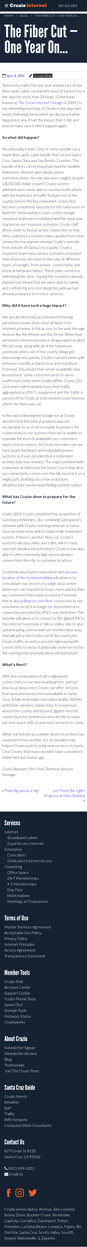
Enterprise (13, 849)
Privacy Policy (15, 938)
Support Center (17, 993)
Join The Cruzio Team (21, 1070)
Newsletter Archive (20, 1053)
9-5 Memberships (21, 884)
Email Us (15, 1174)
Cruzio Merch (15, 1096)
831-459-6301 (67, 6)
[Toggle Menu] (6, 6)
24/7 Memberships (23, 878)
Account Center (17, 987)
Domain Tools (15, 1010)
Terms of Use (16, 918)
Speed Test (13, 1004)
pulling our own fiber (37, 600)
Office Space (18, 872)
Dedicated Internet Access (29, 860)
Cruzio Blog (42, 76)
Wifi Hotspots (16, 1119)
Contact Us (14, 1142)
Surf (7, 1108)
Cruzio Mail (13, 981)
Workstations (18, 895)
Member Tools (17, 972)
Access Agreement (20, 950)
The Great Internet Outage (40, 102)
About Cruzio (15, 1039)
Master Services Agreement (27, 927)
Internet (11, 831)
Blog (24, 15)
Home (8, 15)
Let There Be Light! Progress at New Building (64, 793)
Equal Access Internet (25, 843)
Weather (11, 1102)
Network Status (17, 1016)
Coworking (13, 866)
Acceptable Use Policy (22, 932)
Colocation (16, 855)
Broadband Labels (22, 837)
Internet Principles (19, 944)
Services (12, 823)
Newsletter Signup (19, 1047)
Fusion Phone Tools (20, 998)
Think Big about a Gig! (21, 790)
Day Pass (15, 889)
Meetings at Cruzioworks (27, 901)
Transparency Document (24, 955)
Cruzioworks (14, 1022)
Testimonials (14, 1065)
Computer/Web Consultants (27, 1125)
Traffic (9, 1113)
